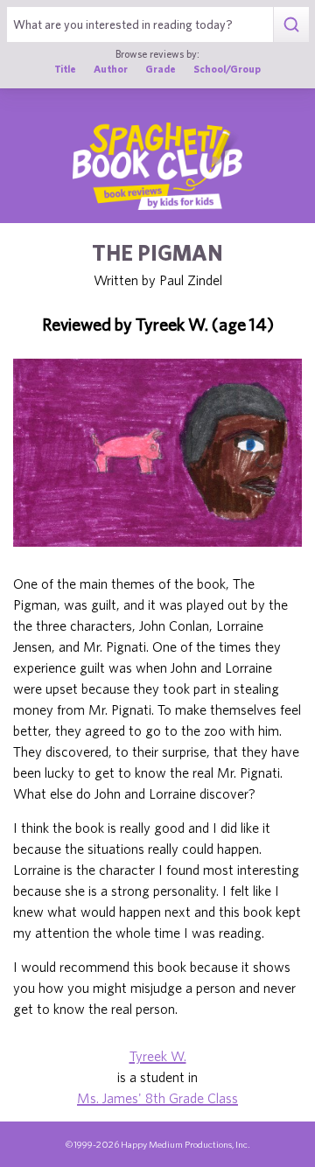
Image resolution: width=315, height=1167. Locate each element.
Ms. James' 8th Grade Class (157, 1098)
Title (65, 68)
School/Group (227, 68)
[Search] (291, 24)
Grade (160, 68)
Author (111, 68)
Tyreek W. (158, 1056)
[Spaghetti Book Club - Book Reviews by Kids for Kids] (157, 166)
